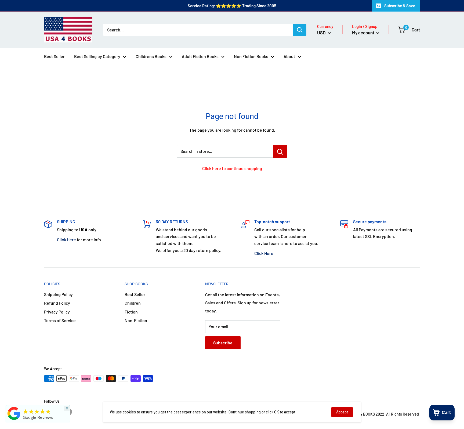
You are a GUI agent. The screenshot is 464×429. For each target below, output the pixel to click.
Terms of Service (60, 320)
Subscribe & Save (399, 5)
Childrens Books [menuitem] (151, 56)
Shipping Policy (58, 294)
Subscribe (223, 342)
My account (363, 32)
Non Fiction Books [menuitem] (251, 56)
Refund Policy (57, 302)
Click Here (66, 239)
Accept (342, 412)
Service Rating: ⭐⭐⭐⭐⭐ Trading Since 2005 (232, 5)
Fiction (131, 311)
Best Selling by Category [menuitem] (97, 56)
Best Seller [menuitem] (54, 56)
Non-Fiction (136, 320)
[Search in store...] (280, 151)
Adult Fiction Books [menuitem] (200, 56)
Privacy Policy (57, 311)
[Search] (299, 30)
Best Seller (135, 294)
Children (133, 302)
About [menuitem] (289, 56)
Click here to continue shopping (232, 168)
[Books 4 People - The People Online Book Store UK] (14, 420)
